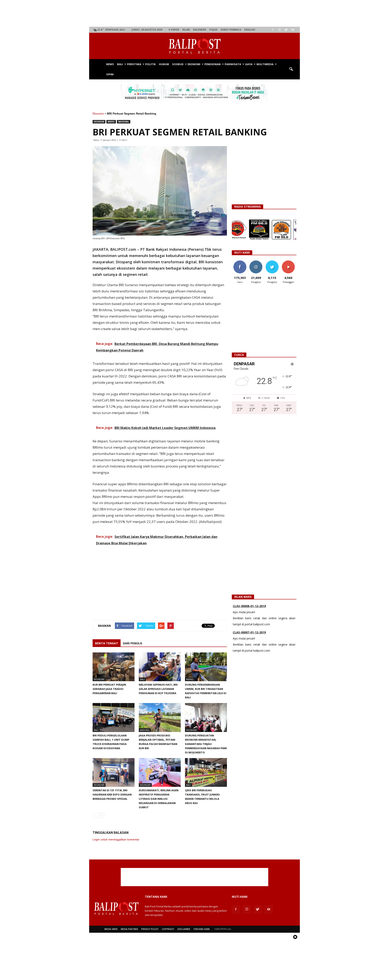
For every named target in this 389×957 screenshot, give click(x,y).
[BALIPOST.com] (194, 46)
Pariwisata (233, 64)
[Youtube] (293, 30)
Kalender (199, 29)
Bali (120, 64)
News (110, 64)
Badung (145, 730)
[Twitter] (286, 30)
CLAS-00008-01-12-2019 (249, 606)
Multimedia (265, 64)
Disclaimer (183, 929)
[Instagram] (279, 30)
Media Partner (129, 929)
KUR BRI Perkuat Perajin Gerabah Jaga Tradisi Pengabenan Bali (109, 689)
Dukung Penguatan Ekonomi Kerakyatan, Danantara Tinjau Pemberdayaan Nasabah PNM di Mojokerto (206, 744)
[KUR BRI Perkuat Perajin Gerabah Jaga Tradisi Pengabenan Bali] (114, 666)
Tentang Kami (201, 929)
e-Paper (174, 29)
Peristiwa (134, 64)
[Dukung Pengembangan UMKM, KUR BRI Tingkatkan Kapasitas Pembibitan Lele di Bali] (206, 666)
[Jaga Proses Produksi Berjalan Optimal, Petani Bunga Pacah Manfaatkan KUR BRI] (160, 717)
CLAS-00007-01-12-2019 (249, 632)
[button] (291, 69)
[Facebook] (273, 30)
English (249, 29)
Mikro (111, 121)
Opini (110, 74)
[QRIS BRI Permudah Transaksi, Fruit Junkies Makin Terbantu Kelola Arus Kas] (206, 772)
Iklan (186, 29)
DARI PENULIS (132, 643)
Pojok (213, 29)
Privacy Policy (149, 929)
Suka (240, 261)
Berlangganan (290, 261)
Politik (150, 64)
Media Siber (111, 929)
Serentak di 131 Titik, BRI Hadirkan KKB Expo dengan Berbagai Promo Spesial (112, 794)
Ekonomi (194, 64)
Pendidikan (212, 64)
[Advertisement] (194, 13)
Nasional (123, 121)
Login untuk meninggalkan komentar (116, 839)
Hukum (164, 64)
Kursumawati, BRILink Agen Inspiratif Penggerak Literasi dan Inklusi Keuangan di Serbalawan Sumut (158, 798)
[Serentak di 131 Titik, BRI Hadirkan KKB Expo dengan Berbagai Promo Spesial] (114, 772)
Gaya (248, 64)
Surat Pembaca (231, 29)
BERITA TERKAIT (106, 643)
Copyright (168, 929)
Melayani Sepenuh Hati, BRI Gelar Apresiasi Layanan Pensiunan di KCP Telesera (158, 689)
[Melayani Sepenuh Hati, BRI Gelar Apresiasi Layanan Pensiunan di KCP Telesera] (160, 666)
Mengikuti (256, 261)
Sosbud (178, 64)
